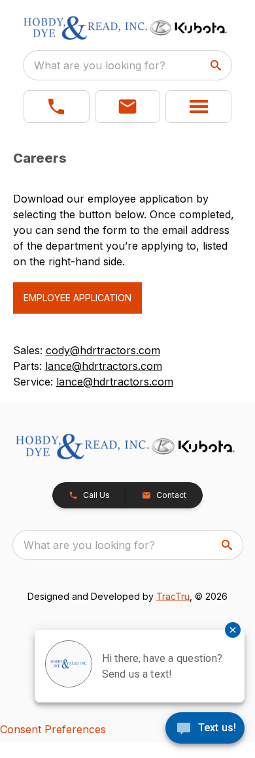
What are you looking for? (99, 65)
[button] (57, 106)
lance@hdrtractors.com (103, 365)
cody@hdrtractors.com (103, 350)
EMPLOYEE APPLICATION (77, 297)
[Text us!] (205, 729)
